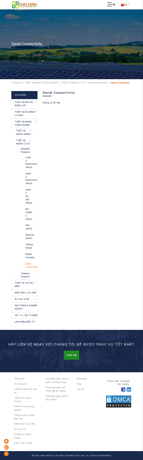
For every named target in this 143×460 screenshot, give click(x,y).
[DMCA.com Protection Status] (119, 401)
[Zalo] (14, 447)
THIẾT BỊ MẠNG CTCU (73, 82)
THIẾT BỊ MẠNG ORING (23, 132)
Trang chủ (16, 82)
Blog (79, 384)
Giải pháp (82, 378)
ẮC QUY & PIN (22, 299)
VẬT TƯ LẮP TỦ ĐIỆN (26, 315)
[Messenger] (14, 441)
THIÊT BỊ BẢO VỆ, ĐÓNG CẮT (24, 104)
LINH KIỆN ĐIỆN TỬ (25, 321)
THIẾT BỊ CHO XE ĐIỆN (24, 284)
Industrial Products (98, 82)
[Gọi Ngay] (14, 453)
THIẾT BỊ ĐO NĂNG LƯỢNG (25, 114)
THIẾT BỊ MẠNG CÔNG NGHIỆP (41, 82)
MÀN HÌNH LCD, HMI (25, 292)
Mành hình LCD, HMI (24, 423)
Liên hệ (71, 355)
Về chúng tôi (20, 384)
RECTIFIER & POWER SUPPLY (26, 307)
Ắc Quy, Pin (20, 429)
